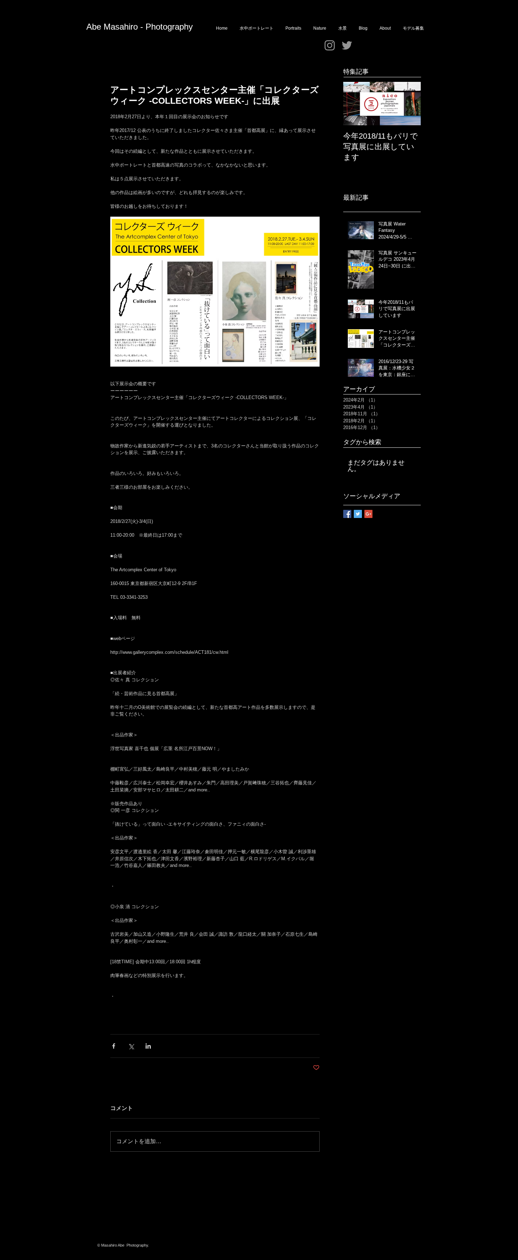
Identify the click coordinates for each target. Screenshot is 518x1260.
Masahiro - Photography (148, 26)
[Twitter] (347, 45)
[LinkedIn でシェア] (148, 1046)
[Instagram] (330, 45)
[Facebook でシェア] (113, 1046)
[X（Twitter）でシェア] (131, 1046)
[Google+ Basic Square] (368, 514)
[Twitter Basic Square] (358, 514)
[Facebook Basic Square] (347, 514)
